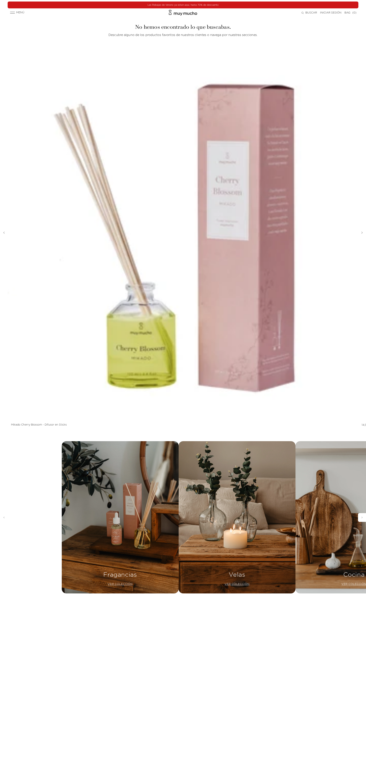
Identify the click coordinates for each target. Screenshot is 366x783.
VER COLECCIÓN (120, 584)
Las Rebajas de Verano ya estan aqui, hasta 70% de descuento (183, 5)
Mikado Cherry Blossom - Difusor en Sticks (39, 424)
